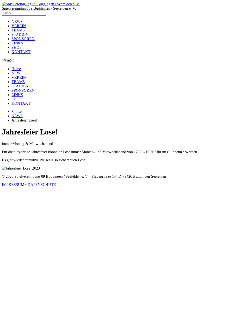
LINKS (17, 43)
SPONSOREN (23, 39)
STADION (20, 34)
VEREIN (19, 26)
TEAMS (18, 30)
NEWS (17, 21)
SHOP (17, 47)
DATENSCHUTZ (42, 184)
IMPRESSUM (13, 184)
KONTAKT (21, 52)
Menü (8, 60)
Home (16, 69)
